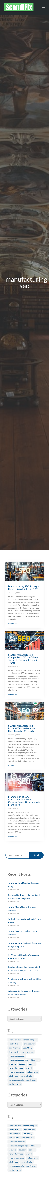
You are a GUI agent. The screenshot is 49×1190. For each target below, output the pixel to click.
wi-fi (19, 1084)
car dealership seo (30, 1040)
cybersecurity (29, 1044)
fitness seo (35, 1060)
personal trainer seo (16, 1072)
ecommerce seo (27, 1052)
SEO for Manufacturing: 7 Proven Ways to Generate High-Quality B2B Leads (21, 728)
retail (11, 1076)
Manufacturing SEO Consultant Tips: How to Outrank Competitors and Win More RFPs (24, 800)
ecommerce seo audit (17, 1056)
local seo (32, 1064)
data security (14, 1052)
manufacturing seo (16, 1068)
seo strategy (31, 1080)
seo (16, 1076)
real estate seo (32, 1072)
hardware (12, 1064)
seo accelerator (27, 1076)
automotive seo (15, 1040)
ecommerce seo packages (19, 1060)
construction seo (15, 1044)
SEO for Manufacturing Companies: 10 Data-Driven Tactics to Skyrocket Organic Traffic (23, 658)
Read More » (12, 624)
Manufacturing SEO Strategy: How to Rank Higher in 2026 (23, 587)
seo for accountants (16, 1080)
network (29, 1068)
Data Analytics (14, 1048)
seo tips (12, 1084)
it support (22, 1064)
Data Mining (27, 1048)
